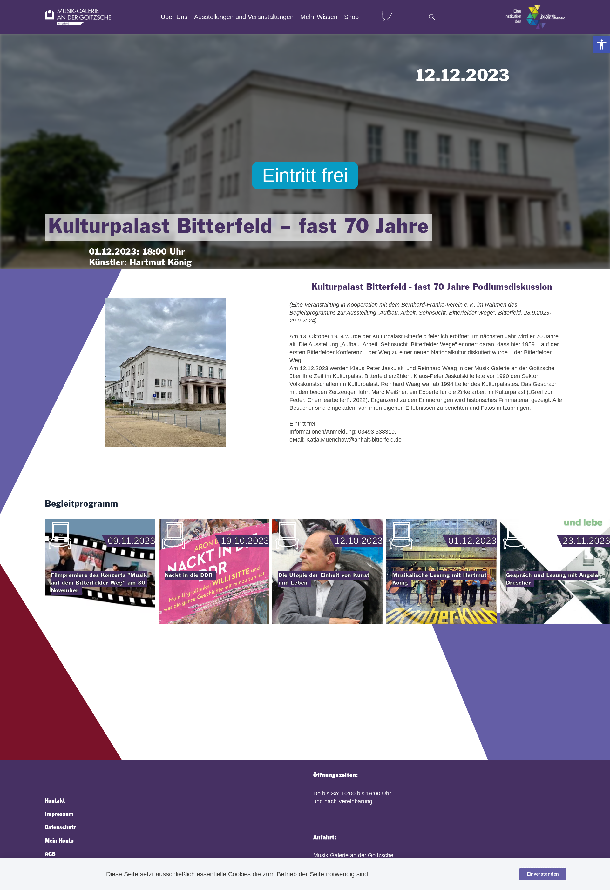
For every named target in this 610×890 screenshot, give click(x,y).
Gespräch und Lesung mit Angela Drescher (552, 579)
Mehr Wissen (318, 16)
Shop (351, 16)
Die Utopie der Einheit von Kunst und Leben (323, 579)
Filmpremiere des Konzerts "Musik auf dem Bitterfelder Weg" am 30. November (99, 583)
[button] (601, 44)
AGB (50, 854)
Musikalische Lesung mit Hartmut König (439, 579)
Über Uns (174, 16)
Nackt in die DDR (189, 575)
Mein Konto (59, 841)
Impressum (59, 814)
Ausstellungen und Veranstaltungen (244, 16)
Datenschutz (60, 827)
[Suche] (431, 16)
